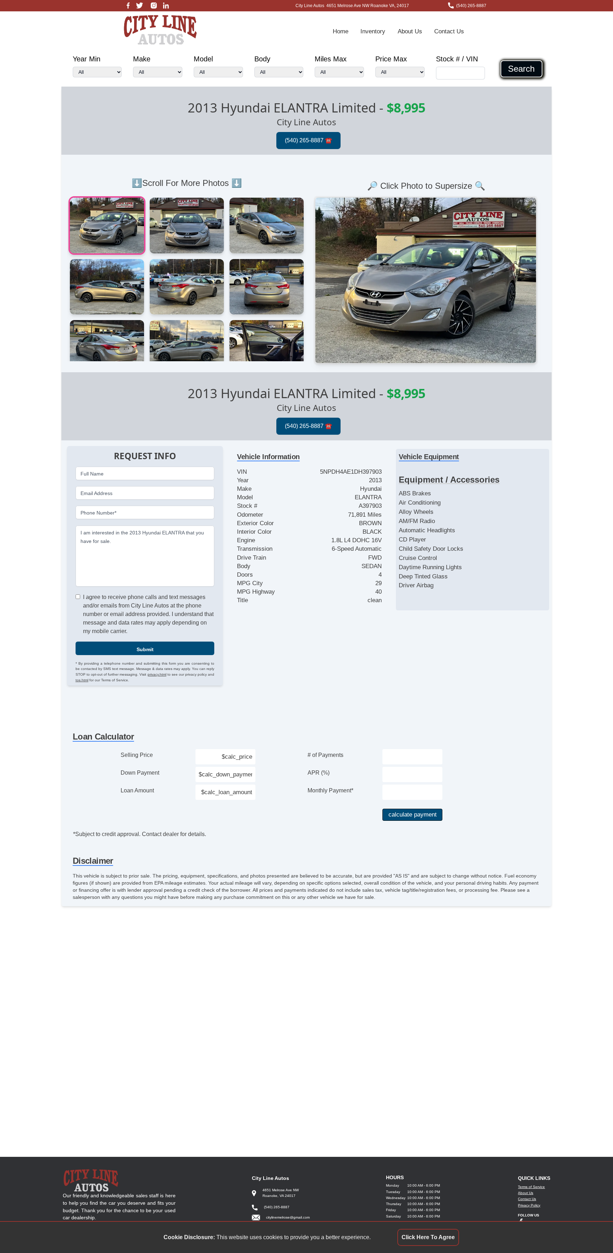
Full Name (92, 473)
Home (340, 31)
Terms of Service (531, 1187)
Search (521, 69)
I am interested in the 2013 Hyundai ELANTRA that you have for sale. (142, 536)
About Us (410, 31)
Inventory (372, 31)
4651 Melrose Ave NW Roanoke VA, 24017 (367, 5)
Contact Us (449, 31)
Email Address (96, 493)
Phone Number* (98, 513)
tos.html (82, 680)
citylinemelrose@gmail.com (288, 1217)
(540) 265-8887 (471, 5)
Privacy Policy (529, 1205)
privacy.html (157, 674)
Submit (145, 649)
